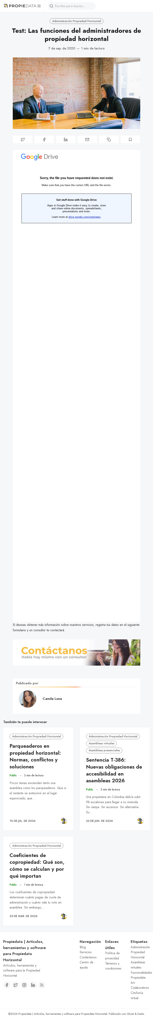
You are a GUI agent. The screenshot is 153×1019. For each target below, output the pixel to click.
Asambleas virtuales (101, 743)
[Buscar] (51, 6)
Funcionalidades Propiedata (140, 975)
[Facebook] (6, 985)
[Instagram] (24, 985)
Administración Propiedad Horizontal (76, 21)
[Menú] (39, 6)
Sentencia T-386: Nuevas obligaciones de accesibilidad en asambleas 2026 (114, 770)
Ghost (130, 1014)
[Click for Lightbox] (76, 652)
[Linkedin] (33, 985)
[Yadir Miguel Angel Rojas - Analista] (64, 821)
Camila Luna (52, 698)
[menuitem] (89, 947)
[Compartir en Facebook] (44, 139)
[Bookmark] (130, 139)
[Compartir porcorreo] (87, 139)
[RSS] (41, 985)
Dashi (140, 1014)
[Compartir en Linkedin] (66, 139)
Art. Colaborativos (140, 985)
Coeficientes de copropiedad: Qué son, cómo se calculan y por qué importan (37, 866)
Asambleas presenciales (104, 750)
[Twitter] (15, 985)
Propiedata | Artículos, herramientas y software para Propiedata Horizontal (62, 1014)
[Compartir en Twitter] (23, 139)
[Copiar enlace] (109, 139)
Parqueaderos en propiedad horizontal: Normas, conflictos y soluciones (35, 756)
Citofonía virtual (137, 995)
